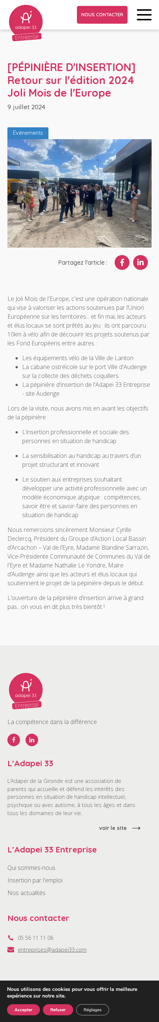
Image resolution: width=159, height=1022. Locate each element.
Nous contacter (102, 14)
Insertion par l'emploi (34, 880)
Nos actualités (26, 893)
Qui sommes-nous (31, 868)
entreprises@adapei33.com (52, 949)
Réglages (93, 1010)
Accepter (23, 1010)
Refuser (58, 1010)
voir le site (113, 828)
